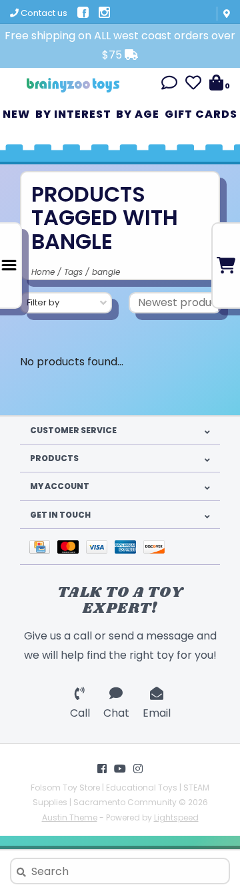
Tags (73, 271)
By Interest (73, 114)
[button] (169, 84)
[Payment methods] (43, 546)
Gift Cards (201, 114)
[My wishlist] (193, 84)
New (16, 114)
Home (43, 271)
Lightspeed (176, 817)
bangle (106, 271)
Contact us (43, 13)
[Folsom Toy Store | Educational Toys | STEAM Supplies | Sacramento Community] (73, 80)
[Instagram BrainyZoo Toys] (138, 768)
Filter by (43, 302)
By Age (137, 114)
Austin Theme (69, 817)
